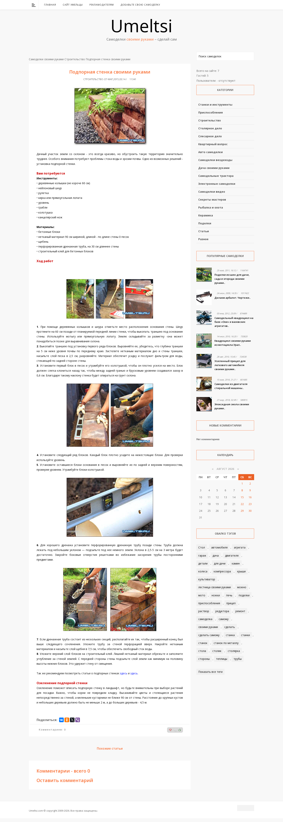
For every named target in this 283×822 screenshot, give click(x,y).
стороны (204, 659)
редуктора (222, 611)
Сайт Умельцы (73, 4)
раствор (203, 611)
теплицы (221, 659)
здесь (123, 673)
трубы (238, 659)
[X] (72, 720)
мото (201, 595)
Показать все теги (210, 672)
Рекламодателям (102, 4)
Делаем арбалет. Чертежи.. (232, 297)
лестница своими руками (214, 587)
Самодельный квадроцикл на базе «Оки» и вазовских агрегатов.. (233, 322)
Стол (201, 547)
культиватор (206, 579)
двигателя (232, 555)
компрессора (222, 571)
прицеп (231, 603)
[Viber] (77, 720)
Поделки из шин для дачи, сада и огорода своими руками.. (232, 279)
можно (241, 587)
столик (216, 651)
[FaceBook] (236, 5)
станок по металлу (226, 643)
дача (216, 555)
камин (236, 563)
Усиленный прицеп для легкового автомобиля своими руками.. (229, 365)
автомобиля (219, 547)
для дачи (219, 563)
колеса (202, 571)
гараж (202, 555)
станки (245, 635)
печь (229, 595)
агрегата (239, 547)
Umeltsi (141, 25)
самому (224, 619)
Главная (50, 4)
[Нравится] (179, 730)
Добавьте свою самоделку (140, 4)
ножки (216, 595)
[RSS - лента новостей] (246, 5)
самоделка (205, 619)
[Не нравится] (170, 730)
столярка (234, 651)
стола (202, 651)
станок (202, 643)
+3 (175, 730)
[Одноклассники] (66, 720)
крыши (241, 571)
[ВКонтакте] (231, 5)
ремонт (240, 611)
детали (203, 563)
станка (230, 635)
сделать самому (208, 635)
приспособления (209, 603)
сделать (229, 627)
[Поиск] (251, 5)
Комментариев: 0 (52, 729)
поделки (244, 595)
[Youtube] (241, 5)
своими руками (208, 627)
